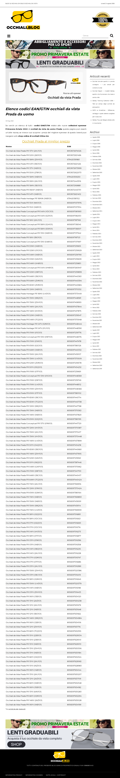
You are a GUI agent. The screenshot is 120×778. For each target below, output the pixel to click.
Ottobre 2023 (96, 246)
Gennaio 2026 (96, 159)
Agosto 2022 (96, 291)
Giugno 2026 (96, 143)
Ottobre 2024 (96, 208)
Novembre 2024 (97, 204)
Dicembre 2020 (97, 356)
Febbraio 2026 (96, 156)
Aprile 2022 (95, 304)
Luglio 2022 (95, 294)
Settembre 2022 (97, 288)
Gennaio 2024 (96, 237)
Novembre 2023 (97, 243)
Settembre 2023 (97, 249)
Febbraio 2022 (96, 311)
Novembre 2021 (97, 320)
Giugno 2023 (96, 259)
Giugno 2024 (96, 221)
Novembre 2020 (97, 359)
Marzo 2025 (95, 192)
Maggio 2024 (96, 224)
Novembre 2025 (97, 166)
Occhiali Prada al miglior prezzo (46, 141)
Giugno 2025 (96, 182)
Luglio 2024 (96, 217)
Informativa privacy (14, 775)
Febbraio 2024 (96, 233)
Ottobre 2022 (96, 285)
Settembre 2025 (97, 172)
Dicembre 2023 (97, 240)
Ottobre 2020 (96, 362)
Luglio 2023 (95, 256)
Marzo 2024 (96, 230)
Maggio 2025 (96, 185)
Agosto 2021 (96, 330)
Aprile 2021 (95, 343)
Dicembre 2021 (96, 317)
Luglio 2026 (95, 140)
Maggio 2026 (96, 147)
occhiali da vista (13, 709)
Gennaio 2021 (96, 352)
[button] (111, 35)
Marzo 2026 (95, 153)
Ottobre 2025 (96, 169)
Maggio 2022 (96, 301)
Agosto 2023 (96, 253)
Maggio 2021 (96, 339)
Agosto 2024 (96, 214)
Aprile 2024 (95, 227)
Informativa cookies (34, 775)
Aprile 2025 (95, 188)
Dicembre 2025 (97, 163)
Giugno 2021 (96, 336)
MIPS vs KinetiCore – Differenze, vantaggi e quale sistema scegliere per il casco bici (103, 113)
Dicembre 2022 (97, 278)
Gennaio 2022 (96, 314)
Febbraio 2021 (96, 349)
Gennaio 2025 (96, 198)
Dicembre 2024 (97, 201)
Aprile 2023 (95, 266)
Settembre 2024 (97, 211)
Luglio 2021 (95, 333)
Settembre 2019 (97, 368)
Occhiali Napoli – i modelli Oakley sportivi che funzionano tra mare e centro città (103, 94)
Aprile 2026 (95, 150)
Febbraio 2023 (96, 272)
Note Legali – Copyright (56, 775)
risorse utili (22, 709)
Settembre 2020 (97, 365)
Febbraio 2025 (96, 195)
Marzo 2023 (95, 269)
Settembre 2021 (97, 327)
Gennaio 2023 (96, 275)
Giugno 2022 (96, 298)
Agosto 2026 (96, 137)
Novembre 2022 (97, 282)
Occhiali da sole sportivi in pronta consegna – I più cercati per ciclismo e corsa (103, 85)
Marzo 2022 (95, 307)
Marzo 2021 (95, 346)
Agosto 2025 (96, 176)
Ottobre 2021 (96, 323)
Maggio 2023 (96, 262)
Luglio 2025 (95, 179)
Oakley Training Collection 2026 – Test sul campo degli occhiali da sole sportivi (103, 104)
